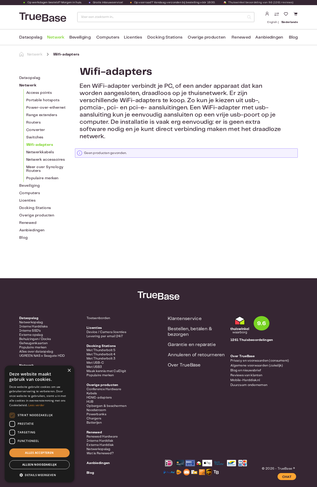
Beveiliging (29, 185)
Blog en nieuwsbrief (245, 370)
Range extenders (41, 115)
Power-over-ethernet (45, 107)
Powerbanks (96, 414)
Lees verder (36, 405)
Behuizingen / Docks (35, 339)
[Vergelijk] (277, 14)
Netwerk (27, 85)
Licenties (27, 200)
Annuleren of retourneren (196, 355)
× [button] (69, 370)
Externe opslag (31, 335)
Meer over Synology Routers (45, 169)
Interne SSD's (30, 330)
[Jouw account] (267, 14)
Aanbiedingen (32, 230)
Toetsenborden (98, 318)
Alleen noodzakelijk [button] (39, 465)
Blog (23, 237)
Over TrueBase (184, 365)
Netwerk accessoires (45, 159)
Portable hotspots (42, 100)
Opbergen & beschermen (106, 406)
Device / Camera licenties (106, 332)
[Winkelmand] (295, 14)
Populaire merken (42, 178)
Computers (29, 193)
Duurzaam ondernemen (248, 385)
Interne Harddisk (100, 440)
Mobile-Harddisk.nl (245, 380)
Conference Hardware (104, 389)
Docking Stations (35, 208)
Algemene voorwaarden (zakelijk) (256, 365)
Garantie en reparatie (192, 345)
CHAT (286, 477)
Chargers (94, 418)
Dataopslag (29, 78)
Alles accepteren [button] (39, 453)
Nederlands (289, 22)
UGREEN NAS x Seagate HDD (42, 355)
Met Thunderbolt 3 (101, 358)
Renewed (27, 223)
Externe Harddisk (100, 445)
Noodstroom (96, 410)
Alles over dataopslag (36, 351)
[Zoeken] (249, 17)
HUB (90, 401)
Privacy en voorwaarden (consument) (259, 360)
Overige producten (36, 215)
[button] (39, 475)
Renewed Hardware (102, 436)
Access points (39, 93)
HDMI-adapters (99, 397)
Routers (33, 122)
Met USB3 (94, 367)
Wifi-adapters (39, 145)
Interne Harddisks (33, 326)
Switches (34, 137)
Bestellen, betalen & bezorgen (190, 332)
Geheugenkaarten (33, 343)
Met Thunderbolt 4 (101, 354)
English (272, 22)
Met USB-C (95, 362)
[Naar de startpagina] (42, 17)
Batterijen (94, 422)
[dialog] (39, 424)
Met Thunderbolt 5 (101, 350)
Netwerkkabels (40, 152)
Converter (35, 130)
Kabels (92, 393)
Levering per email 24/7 (105, 336)
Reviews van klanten (246, 375)
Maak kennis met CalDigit (106, 371)
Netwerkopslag (31, 322)
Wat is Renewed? (100, 453)
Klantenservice (185, 319)
